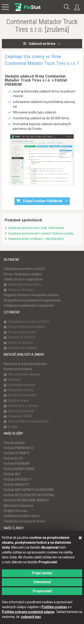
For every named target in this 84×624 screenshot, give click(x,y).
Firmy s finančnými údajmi (23, 274)
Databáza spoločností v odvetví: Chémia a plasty (41, 233)
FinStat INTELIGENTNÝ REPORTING (29, 495)
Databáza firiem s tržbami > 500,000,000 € (36, 239)
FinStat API (12, 474)
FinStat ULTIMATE (17, 453)
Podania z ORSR (20, 416)
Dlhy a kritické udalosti (24, 374)
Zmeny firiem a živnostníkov (28, 421)
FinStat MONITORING (19, 469)
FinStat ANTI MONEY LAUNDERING (29, 490)
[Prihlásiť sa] (78, 7)
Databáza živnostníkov (24, 284)
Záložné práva (18, 400)
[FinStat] (28, 10)
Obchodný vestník (21, 411)
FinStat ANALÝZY (16, 484)
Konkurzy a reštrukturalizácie (25, 364)
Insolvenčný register (22, 348)
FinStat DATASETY (18, 479)
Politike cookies (54, 607)
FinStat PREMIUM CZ (19, 448)
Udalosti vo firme (42, 44)
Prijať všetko (42, 573)
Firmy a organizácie (22, 332)
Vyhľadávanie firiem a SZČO (24, 269)
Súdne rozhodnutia (22, 395)
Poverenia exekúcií (21, 385)
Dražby (13, 427)
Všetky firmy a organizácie (23, 279)
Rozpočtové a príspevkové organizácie (32, 300)
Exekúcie (14, 379)
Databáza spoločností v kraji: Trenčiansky (36, 228)
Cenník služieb (14, 443)
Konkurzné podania (18, 369)
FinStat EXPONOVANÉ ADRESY (26, 500)
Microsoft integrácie (18, 505)
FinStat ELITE (13, 458)
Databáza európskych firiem (24, 521)
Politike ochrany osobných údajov (28, 612)
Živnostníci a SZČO (21, 337)
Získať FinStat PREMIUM (42, 201)
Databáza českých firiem (22, 516)
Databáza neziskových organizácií (29, 305)
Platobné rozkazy (21, 390)
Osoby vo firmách (20, 290)
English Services (16, 511)
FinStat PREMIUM (16, 463)
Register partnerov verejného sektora (31, 295)
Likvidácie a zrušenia (23, 406)
